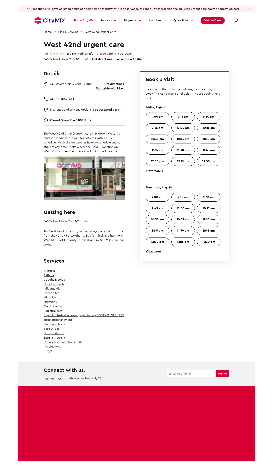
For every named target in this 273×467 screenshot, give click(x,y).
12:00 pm (157, 161)
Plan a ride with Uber (129, 59)
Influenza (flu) (52, 288)
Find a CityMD (83, 20)
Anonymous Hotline (210, 455)
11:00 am (209, 139)
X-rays (48, 351)
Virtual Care (212, 20)
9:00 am (157, 116)
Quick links (180, 20)
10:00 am (183, 127)
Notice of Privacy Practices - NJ (171, 451)
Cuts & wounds (54, 284)
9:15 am (183, 116)
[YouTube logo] (211, 422)
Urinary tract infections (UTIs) (63, 342)
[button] (249, 9)
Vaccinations (52, 346)
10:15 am (209, 127)
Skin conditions (54, 333)
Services (106, 20)
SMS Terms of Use (207, 451)
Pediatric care (53, 310)
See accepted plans (106, 109)
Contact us (99, 432)
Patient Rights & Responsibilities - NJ (118, 455)
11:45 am (209, 150)
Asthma (49, 275)
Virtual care (52, 424)
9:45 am (157, 127)
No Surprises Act (87, 451)
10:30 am (157, 139)
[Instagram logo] (203, 422)
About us (155, 20)
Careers (96, 417)
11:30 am (183, 150)
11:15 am (157, 150)
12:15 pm (183, 161)
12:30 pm (208, 161)
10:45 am (183, 139)
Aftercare (50, 432)
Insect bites (51, 293)
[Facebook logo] (187, 422)
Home (48, 31)
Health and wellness (105, 410)
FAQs (94, 424)
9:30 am (208, 116)
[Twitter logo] (195, 422)
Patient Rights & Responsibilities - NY (170, 455)
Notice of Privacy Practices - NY (125, 451)
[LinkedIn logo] (219, 422)
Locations (50, 403)
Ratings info (86, 53)
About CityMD (101, 403)
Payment (130, 20)
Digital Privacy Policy (58, 451)
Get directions (102, 59)
